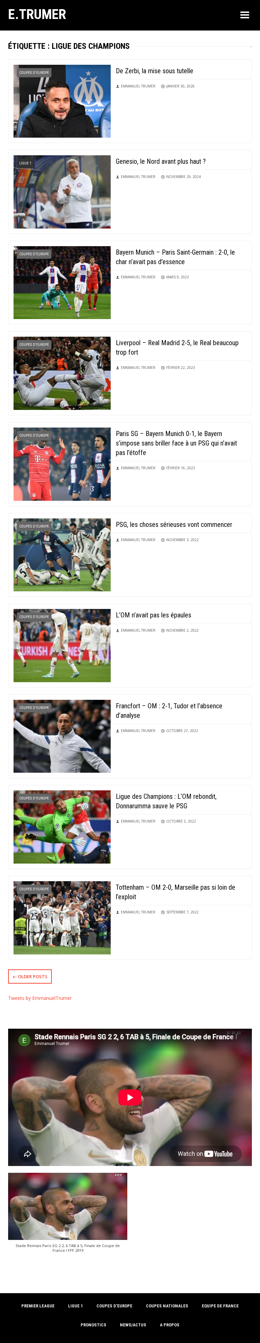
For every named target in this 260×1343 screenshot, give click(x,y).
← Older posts (30, 976)
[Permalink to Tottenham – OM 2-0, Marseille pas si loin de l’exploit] (62, 917)
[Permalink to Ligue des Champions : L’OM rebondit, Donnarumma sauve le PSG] (62, 826)
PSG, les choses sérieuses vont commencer (174, 524)
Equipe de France (220, 1305)
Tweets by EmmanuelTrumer (40, 998)
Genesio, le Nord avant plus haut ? (161, 161)
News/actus (133, 1324)
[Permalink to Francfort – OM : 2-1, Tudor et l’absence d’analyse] (62, 735)
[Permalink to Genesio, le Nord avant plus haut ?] (62, 191)
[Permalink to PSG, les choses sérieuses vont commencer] (62, 554)
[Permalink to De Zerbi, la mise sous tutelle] (62, 100)
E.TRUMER (37, 14)
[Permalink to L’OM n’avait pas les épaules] (62, 645)
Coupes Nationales (167, 1305)
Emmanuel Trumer (138, 86)
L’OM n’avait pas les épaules (153, 615)
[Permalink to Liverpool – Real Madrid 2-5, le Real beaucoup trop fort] (62, 373)
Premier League (38, 1305)
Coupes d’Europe (114, 1305)
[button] (67, 1216)
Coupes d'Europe (34, 73)
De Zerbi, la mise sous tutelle (154, 71)
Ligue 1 (25, 163)
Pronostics (93, 1324)
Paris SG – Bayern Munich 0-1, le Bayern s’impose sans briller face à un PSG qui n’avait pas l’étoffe (176, 443)
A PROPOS (169, 1324)
